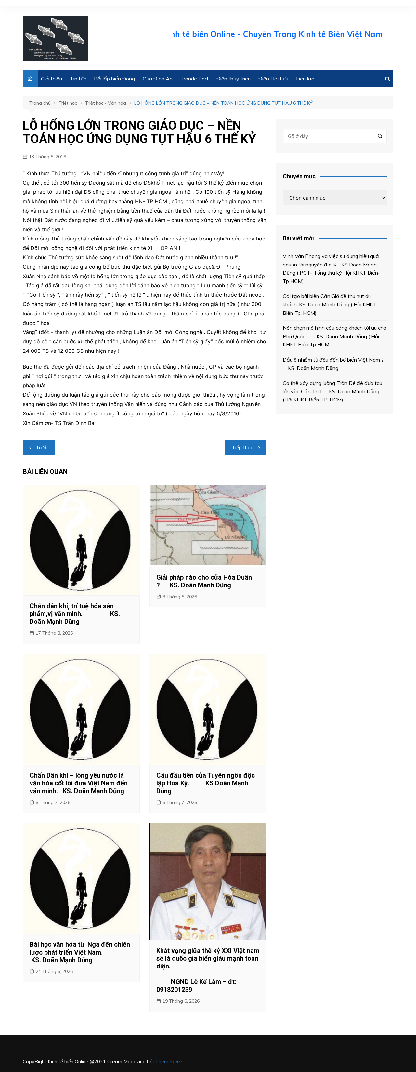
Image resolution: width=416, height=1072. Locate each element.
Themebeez (169, 1061)
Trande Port (194, 78)
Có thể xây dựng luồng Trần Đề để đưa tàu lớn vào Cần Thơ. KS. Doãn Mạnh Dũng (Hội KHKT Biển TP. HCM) (332, 391)
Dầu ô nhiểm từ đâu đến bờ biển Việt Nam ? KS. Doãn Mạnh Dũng (334, 363)
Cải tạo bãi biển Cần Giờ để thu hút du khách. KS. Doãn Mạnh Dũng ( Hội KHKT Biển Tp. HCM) (330, 304)
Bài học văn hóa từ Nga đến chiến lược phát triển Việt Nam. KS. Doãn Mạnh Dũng (80, 952)
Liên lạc (305, 78)
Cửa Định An (158, 78)
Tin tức (78, 78)
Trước (42, 447)
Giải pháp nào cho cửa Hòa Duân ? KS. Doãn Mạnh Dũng (204, 581)
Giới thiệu (51, 78)
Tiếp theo (243, 447)
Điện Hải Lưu (273, 78)
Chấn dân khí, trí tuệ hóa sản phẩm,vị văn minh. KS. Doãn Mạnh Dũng (75, 613)
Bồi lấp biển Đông (114, 78)
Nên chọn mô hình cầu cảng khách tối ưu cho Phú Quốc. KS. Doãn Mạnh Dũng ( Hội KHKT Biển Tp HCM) (334, 336)
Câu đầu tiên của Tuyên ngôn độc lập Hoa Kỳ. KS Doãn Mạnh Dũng (205, 783)
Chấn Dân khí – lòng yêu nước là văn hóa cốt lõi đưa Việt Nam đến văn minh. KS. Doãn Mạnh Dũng (79, 783)
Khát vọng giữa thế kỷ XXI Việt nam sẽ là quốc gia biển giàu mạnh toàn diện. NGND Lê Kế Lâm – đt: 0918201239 (207, 970)
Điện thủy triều (233, 78)
